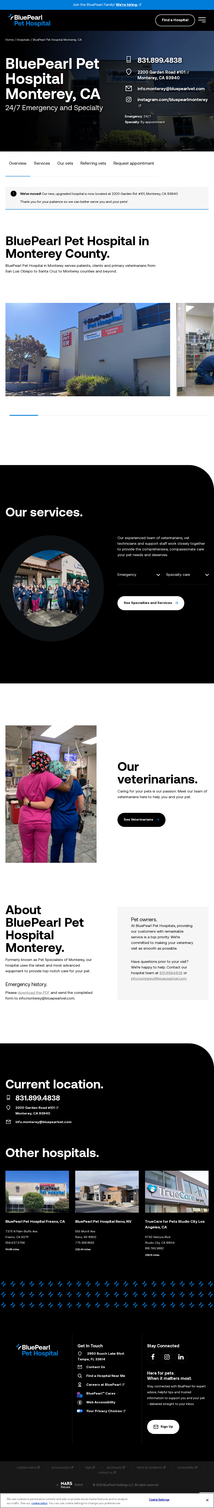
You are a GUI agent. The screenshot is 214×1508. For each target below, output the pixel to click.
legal (88, 1467)
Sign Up (166, 1426)
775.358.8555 (84, 1243)
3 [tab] (80, 415)
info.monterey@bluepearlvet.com (171, 89)
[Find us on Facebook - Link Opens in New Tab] (153, 1357)
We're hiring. (127, 5)
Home (9, 40)
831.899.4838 (160, 61)
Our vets (65, 164)
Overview (18, 164)
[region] (107, 1500)
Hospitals (23, 40)
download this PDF (34, 993)
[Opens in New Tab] (66, 1485)
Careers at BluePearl (103, 1385)
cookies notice (26, 1467)
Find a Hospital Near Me (105, 1376)
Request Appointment (133, 164)
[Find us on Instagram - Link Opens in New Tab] (167, 1357)
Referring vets (93, 164)
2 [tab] (52, 415)
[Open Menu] (202, 19)
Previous (8, 348)
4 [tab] (109, 415)
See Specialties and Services (148, 603)
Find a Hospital (175, 20)
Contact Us (95, 1367)
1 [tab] (24, 415)
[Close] (207, 1500)
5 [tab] (137, 415)
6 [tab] (166, 415)
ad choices (114, 1467)
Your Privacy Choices (104, 1411)
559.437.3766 (15, 1243)
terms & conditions (149, 1467)
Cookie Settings (159, 1500)
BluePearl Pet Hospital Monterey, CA (57, 40)
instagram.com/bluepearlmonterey (173, 100)
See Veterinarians (138, 819)
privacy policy (61, 1467)
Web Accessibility (100, 1402)
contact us (105, 1472)
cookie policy (39, 1503)
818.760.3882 (154, 1248)
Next (205, 348)
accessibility (185, 1467)
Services (42, 164)
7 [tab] (194, 415)
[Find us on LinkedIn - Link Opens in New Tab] (181, 1357)
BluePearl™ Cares (100, 1393)
